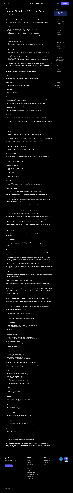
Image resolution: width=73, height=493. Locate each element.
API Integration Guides (31, 472)
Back (7, 8)
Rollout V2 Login (30, 478)
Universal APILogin (30, 476)
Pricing (42, 3)
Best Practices (59, 36)
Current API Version (60, 52)
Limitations (59, 34)
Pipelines (58, 80)
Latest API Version (58, 50)
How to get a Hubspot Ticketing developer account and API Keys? (59, 60)
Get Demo (8, 465)
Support (28, 468)
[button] (59, 4)
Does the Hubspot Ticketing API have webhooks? (59, 24)
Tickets (58, 67)
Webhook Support (60, 28)
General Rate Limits (60, 42)
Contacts (58, 69)
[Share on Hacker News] (59, 88)
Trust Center (29, 470)
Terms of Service (47, 460)
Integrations (37, 3)
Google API (46, 464)
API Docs (31, 3)
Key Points (59, 32)
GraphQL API (59, 19)
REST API (58, 17)
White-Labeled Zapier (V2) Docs (32, 474)
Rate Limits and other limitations (59, 39)
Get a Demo (65, 3)
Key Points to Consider (61, 46)
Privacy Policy (46, 462)
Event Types (59, 30)
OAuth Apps (59, 44)
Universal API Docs (30, 460)
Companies (59, 71)
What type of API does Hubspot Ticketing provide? (59, 13)
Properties (58, 82)
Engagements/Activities (61, 75)
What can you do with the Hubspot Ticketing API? (60, 64)
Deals (58, 73)
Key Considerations (60, 21)
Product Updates (30, 464)
